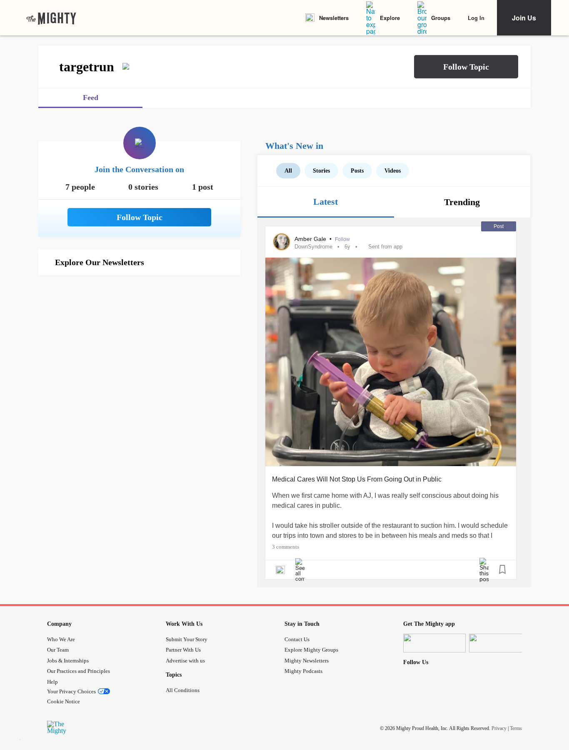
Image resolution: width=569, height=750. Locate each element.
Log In (476, 18)
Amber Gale (311, 239)
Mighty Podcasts (303, 671)
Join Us (524, 18)
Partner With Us (183, 650)
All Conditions (183, 690)
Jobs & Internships (68, 660)
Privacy (499, 728)
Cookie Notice (63, 701)
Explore (390, 18)
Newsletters (334, 18)
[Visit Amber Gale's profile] (281, 241)
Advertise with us (185, 660)
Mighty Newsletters (306, 660)
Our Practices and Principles (78, 671)
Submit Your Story (186, 639)
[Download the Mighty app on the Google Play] (500, 643)
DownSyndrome (313, 246)
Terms (516, 728)
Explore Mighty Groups (311, 650)
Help (52, 682)
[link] (51, 18)
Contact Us (296, 639)
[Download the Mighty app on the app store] (434, 643)
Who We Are (61, 639)
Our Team (58, 650)
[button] (466, 66)
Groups (440, 18)
